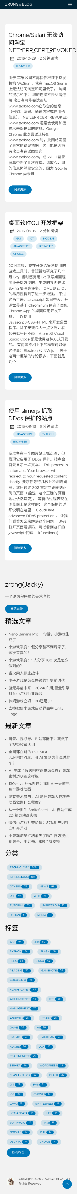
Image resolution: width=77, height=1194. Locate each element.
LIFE (51, 1113)
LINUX (43, 961)
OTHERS (18, 886)
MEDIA (43, 915)
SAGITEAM (50, 1037)
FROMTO (19, 1037)
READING (19, 970)
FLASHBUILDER (23, 1075)
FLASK (56, 1075)
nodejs (48, 238)
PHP (45, 1132)
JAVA (16, 1103)
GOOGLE (18, 1132)
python (47, 434)
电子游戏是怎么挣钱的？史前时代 (37, 681)
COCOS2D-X (21, 980)
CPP (55, 999)
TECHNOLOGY (23, 867)
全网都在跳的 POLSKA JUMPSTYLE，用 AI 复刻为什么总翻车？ (39, 757)
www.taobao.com (24, 123)
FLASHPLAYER (23, 989)
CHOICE (48, 1141)
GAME (17, 1027)
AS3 (15, 942)
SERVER (18, 1065)
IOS (15, 1094)
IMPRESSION (54, 905)
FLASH (48, 951)
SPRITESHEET (47, 1103)
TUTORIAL (20, 905)
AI (41, 1027)
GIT (15, 1084)
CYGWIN (41, 1094)
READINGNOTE (23, 1056)
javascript (21, 246)
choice (18, 254)
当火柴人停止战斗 (24, 673)
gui (18, 238)
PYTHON (19, 951)
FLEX (16, 961)
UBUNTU (18, 1141)
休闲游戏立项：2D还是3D (30, 701)
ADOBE (18, 1046)
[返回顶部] (67, 1184)
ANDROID (19, 1018)
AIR (39, 942)
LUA (44, 1046)
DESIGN (17, 915)
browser (23, 66)
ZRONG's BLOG (18, 4)
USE (15, 896)
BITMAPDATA (21, 1113)
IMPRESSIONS (22, 877)
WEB (40, 896)
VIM (49, 1123)
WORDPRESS (51, 1065)
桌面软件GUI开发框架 (36, 223)
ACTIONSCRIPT (23, 999)
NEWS (47, 886)
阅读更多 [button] (16, 608)
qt (32, 238)
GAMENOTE (52, 970)
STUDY (49, 1018)
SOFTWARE (20, 1123)
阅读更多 (20, 189)
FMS (38, 1084)
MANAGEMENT (23, 1008)
